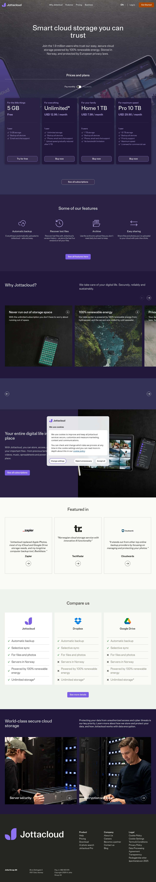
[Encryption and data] (143, 798)
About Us (108, 836)
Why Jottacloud (56, 5)
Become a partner (112, 842)
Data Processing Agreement (136, 850)
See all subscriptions (78, 182)
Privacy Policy (135, 845)
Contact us (109, 845)
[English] (11, 5)
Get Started (146, 5)
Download (84, 842)
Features (69, 5)
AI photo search (86, 845)
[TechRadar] (78, 563)
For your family (88, 103)
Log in (132, 5)
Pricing (79, 5)
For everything (51, 103)
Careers (108, 839)
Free (10, 114)
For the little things (16, 103)
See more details (78, 695)
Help (81, 836)
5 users (84, 129)
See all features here (78, 257)
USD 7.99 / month (92, 114)
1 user (9, 129)
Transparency (135, 855)
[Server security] (69, 798)
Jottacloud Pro (86, 848)
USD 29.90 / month (130, 114)
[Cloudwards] (127, 563)
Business (89, 5)
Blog (106, 848)
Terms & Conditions (138, 842)
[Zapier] (28, 563)
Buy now (59, 159)
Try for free (22, 159)
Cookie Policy (135, 836)
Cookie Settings (136, 839)
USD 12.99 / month (55, 114)
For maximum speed (128, 103)
